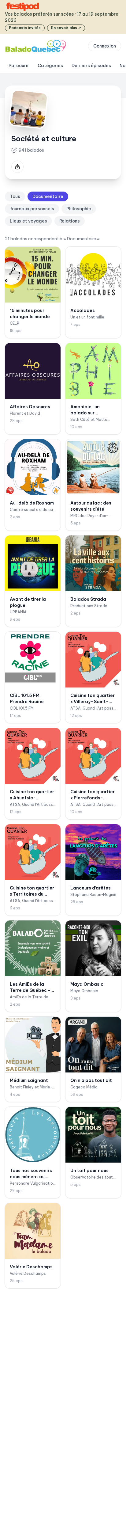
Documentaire (47, 196)
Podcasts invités (25, 27)
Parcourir (19, 65)
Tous (15, 196)
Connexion (104, 46)
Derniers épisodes (91, 65)
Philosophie (78, 208)
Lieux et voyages (28, 221)
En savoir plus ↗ (66, 27)
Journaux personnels (32, 208)
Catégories (50, 65)
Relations (69, 221)
